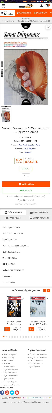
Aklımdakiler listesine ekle (26, 204)
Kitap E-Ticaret (23, 402)
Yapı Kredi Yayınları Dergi (29, 145)
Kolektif (28, 152)
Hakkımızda (8, 364)
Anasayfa (26, 18)
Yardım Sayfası (9, 367)
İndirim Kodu (9, 361)
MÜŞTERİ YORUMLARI (39, 218)
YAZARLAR (42, 13)
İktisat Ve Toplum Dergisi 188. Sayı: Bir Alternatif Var (38, 324)
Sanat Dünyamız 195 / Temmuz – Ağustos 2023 (34, 21)
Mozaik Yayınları (36, 361)
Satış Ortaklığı (9, 357)
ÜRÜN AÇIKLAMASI (13, 212)
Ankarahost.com (9, 402)
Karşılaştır (40, 196)
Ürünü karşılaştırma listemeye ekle (21, 196)
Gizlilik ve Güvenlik (11, 385)
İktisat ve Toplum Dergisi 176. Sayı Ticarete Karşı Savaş (14, 324)
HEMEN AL (27, 191)
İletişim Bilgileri (10, 354)
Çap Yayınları (35, 367)
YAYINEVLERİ (25, 13)
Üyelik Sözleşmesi (11, 370)
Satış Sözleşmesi (10, 373)
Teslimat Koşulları (11, 382)
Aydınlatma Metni (11, 376)
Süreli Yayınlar (29, 149)
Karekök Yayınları (37, 364)
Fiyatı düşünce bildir (26, 200)
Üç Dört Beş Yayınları (38, 354)
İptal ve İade (9, 379)
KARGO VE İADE (13, 218)
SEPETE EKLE (26, 184)
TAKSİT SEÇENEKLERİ (39, 212)
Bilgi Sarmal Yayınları (38, 357)
